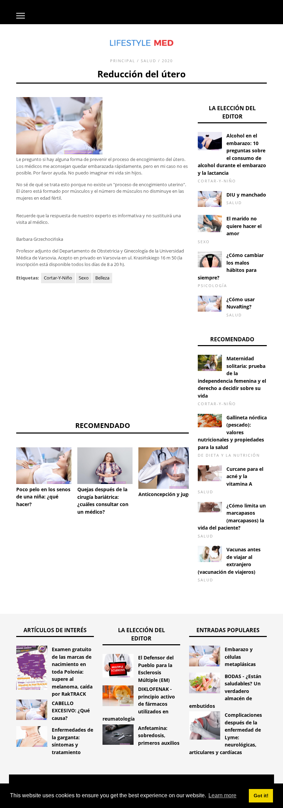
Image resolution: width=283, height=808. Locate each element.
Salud (148, 60)
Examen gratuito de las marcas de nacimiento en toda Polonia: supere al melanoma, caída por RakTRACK (72, 671)
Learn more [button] (222, 795)
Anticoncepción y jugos (166, 494)
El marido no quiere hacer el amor (244, 226)
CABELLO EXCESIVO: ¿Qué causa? (71, 710)
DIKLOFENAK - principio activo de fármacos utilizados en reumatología (139, 704)
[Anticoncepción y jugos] (166, 468)
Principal (122, 60)
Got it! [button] (261, 795)
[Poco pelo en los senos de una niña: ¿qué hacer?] (43, 465)
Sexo (84, 278)
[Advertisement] (102, 352)
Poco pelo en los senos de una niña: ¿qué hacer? (43, 496)
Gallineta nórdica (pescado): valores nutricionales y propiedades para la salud (232, 432)
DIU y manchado (246, 194)
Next (199, 464)
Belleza (102, 278)
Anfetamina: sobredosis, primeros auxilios (158, 735)
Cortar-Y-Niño (58, 278)
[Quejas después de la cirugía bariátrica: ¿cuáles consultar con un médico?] (105, 465)
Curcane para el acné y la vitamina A (244, 476)
